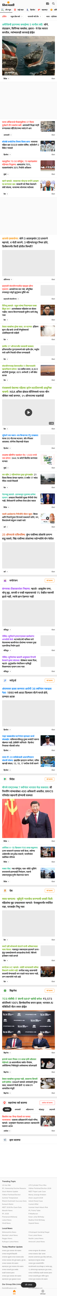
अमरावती (6, 135)
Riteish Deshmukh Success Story (14, 1201)
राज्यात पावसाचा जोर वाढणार (10, 1263)
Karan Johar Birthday (36, 1217)
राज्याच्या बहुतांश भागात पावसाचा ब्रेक (13, 1257)
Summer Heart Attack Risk (38, 1207)
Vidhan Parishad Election (11, 1195)
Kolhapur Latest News (10, 1242)
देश (5, 194)
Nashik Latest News (35, 1238)
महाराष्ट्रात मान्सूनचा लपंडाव (36, 1260)
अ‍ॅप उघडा (28, 1285)
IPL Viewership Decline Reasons (14, 1188)
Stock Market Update (10, 1191)
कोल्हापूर (41, 1109)
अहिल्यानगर (30, 1109)
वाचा (14, 1294)
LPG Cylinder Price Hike (37, 1185)
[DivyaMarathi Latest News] (8, 4)
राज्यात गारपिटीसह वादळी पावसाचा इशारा (40, 1273)
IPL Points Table (34, 1210)
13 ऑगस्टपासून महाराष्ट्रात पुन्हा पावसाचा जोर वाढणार (41, 1270)
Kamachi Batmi (7, 1204)
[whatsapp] (49, 78)
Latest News (6, 1220)
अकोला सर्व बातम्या (47, 1103)
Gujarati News (33, 1223)
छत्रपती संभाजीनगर (10, 299)
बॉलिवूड (6, 630)
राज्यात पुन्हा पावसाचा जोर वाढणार (11, 1251)
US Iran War (6, 1185)
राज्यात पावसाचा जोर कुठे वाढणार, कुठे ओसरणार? (14, 1260)
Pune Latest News (35, 1235)
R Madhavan (33, 1214)
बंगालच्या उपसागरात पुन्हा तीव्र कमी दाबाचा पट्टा (41, 1257)
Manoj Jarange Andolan (37, 1195)
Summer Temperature (10, 1198)
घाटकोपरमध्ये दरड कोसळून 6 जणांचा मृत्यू (40, 1266)
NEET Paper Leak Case (37, 1191)
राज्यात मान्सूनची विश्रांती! (9, 1254)
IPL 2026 (5, 1214)
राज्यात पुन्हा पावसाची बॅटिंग (36, 1263)
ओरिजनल (7, 279)
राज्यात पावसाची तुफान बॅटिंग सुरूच (38, 1276)
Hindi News (6, 1223)
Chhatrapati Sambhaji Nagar (38, 1232)
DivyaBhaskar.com (35, 1288)
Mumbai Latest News (10, 1235)
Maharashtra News (9, 1232)
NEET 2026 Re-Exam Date (12, 1207)
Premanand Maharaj (9, 1217)
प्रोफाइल (42, 1294)
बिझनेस (6, 1053)
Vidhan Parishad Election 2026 (39, 1188)
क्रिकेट (6, 154)
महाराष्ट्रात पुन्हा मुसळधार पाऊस (11, 1279)
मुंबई (5, 174)
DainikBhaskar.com (9, 1288)
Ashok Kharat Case (35, 1201)
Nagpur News (7, 1238)
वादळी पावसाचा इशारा (8, 1273)
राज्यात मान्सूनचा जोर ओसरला (37, 1251)
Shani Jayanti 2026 (35, 1198)
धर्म (5, 527)
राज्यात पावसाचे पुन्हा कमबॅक (10, 1270)
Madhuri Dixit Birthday (36, 1220)
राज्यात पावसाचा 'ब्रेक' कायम (36, 1254)
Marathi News (7, 1210)
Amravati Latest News (36, 1242)
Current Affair (33, 1204)
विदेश (5, 78)
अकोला (7, 1109)
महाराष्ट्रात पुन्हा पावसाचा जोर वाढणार (12, 1266)
